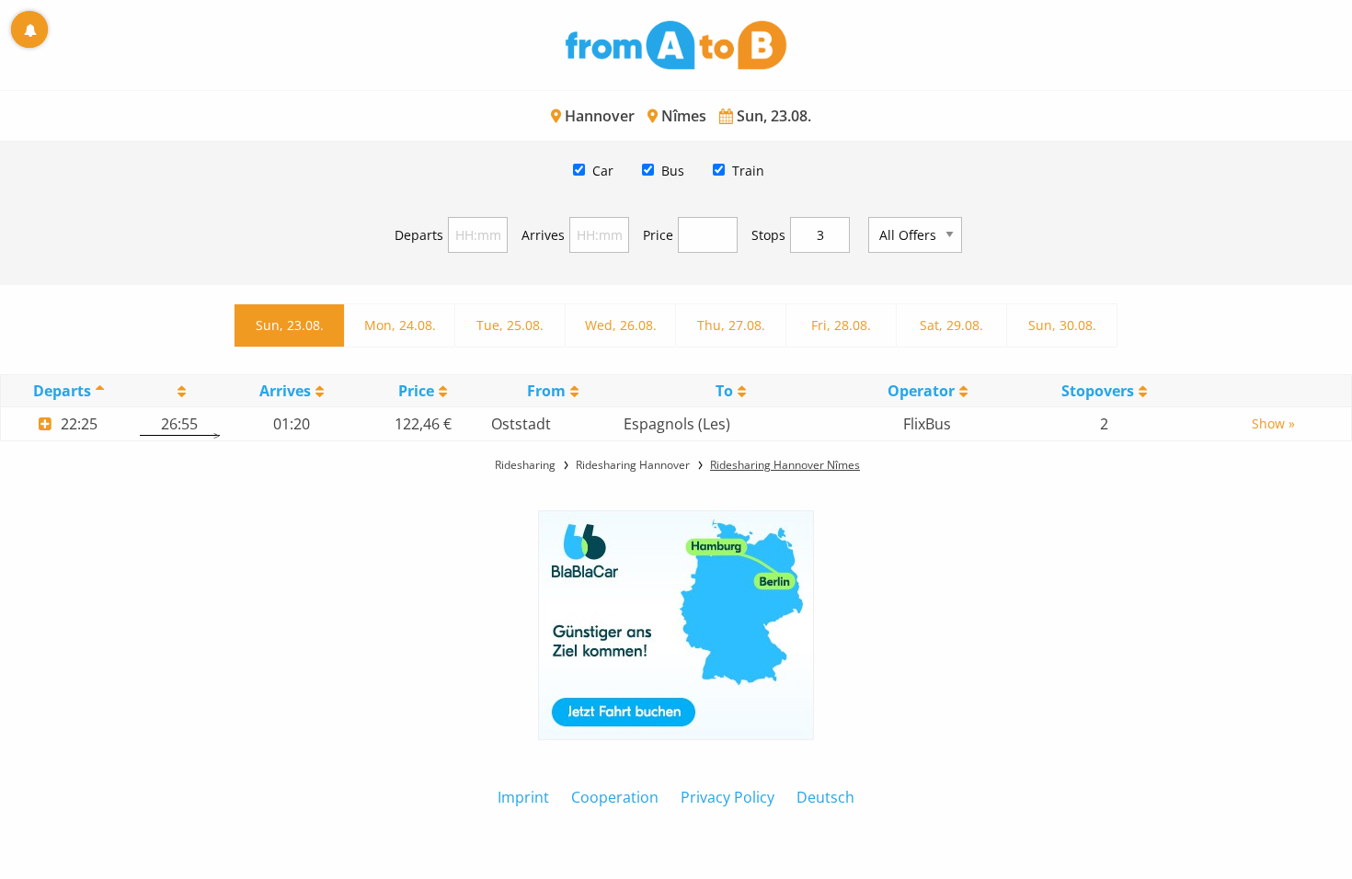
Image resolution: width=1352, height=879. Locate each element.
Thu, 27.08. (731, 325)
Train (748, 170)
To (724, 391)
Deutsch (825, 797)
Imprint (523, 797)
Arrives (543, 235)
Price (658, 235)
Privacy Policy (727, 797)
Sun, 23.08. (290, 325)
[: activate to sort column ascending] (179, 391)
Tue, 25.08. (510, 325)
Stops (768, 235)
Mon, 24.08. (400, 325)
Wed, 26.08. (621, 325)
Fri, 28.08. (841, 325)
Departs (419, 235)
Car (602, 170)
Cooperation (615, 797)
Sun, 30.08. (1062, 325)
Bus (672, 170)
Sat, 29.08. (951, 325)
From (546, 391)
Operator (921, 391)
